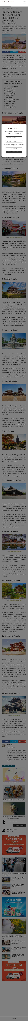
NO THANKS (14, 148)
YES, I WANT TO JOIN (14, 152)
